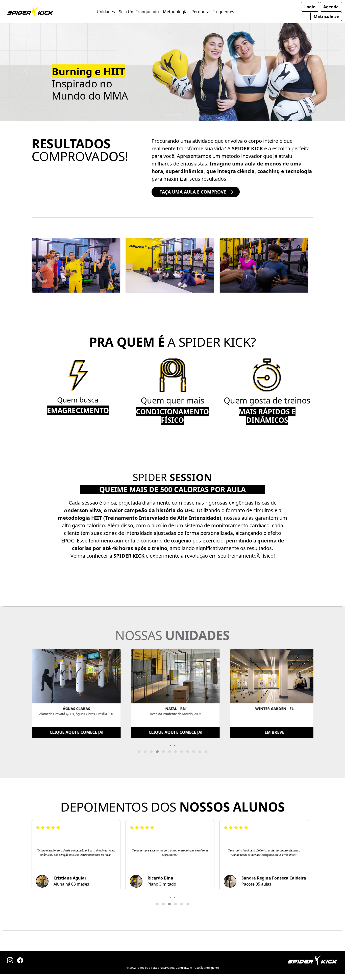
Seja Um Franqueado (139, 11)
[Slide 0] (168, 114)
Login (310, 7)
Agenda (331, 7)
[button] (139, 751)
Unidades (106, 11)
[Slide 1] (177, 114)
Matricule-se (326, 16)
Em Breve (274, 732)
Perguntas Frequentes (212, 11)
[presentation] (170, 745)
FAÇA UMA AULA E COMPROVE (193, 192)
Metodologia (175, 11)
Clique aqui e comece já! (76, 732)
